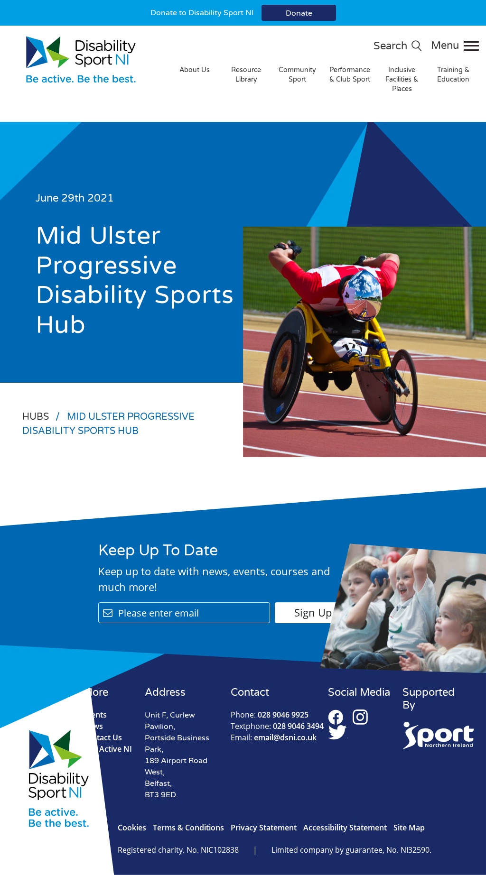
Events (95, 714)
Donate (299, 13)
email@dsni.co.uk (274, 737)
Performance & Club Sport (349, 74)
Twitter (338, 732)
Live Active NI (107, 749)
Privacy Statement (264, 827)
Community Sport (297, 74)
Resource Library (246, 74)
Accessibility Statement (345, 827)
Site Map (409, 827)
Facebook (335, 717)
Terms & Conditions (188, 827)
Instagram (360, 717)
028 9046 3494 (277, 726)
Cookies (132, 827)
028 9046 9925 (269, 714)
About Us (194, 70)
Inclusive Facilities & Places (401, 79)
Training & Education (453, 74)
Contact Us (102, 737)
